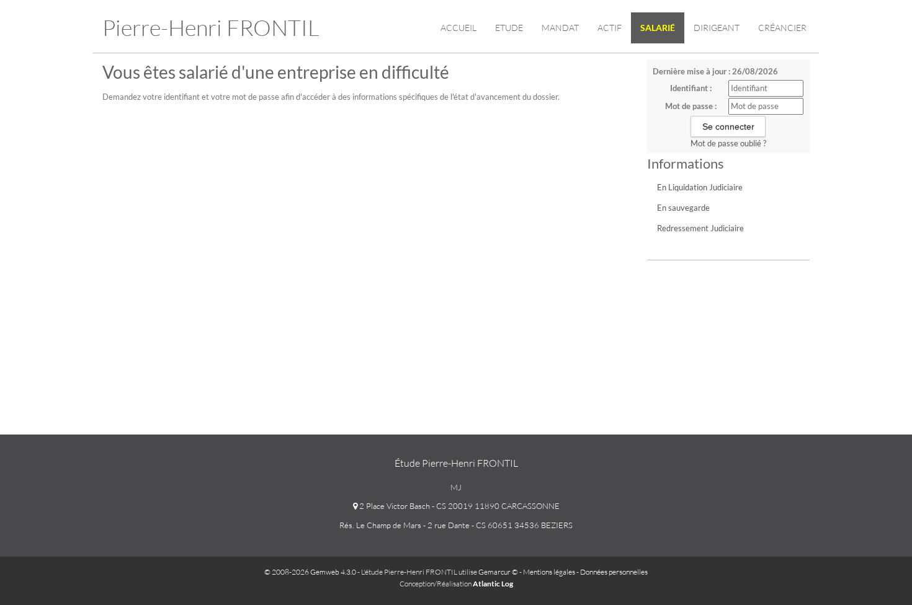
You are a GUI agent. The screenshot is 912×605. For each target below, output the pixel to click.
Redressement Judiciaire (700, 228)
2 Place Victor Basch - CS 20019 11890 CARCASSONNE (458, 506)
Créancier (782, 27)
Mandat (560, 27)
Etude (509, 27)
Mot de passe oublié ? (728, 143)
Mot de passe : (691, 106)
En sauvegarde (683, 208)
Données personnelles (614, 571)
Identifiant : (691, 88)
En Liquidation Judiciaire (700, 187)
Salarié (657, 27)
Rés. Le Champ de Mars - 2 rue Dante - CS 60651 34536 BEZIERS (456, 525)
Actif (609, 27)
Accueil (458, 27)
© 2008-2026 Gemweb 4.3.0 (310, 571)
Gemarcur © (498, 571)
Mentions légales (549, 571)
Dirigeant (717, 27)
